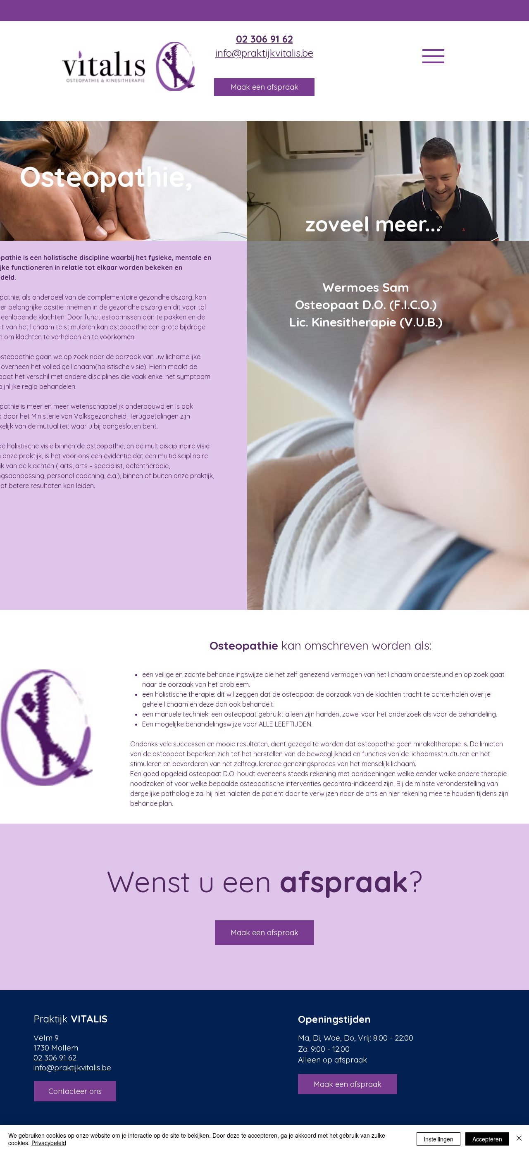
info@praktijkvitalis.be (264, 53)
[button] (433, 56)
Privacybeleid (48, 1143)
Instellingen (438, 1139)
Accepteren (487, 1139)
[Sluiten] (519, 1139)
